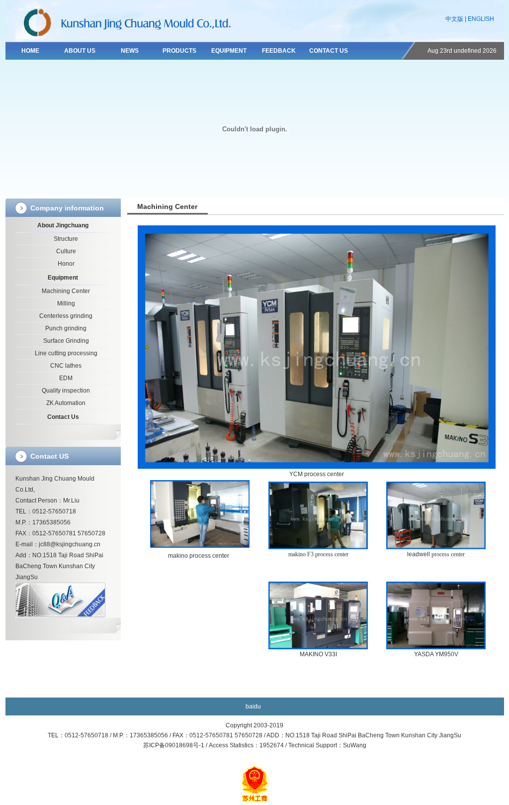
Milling (66, 303)
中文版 (454, 18)
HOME (30, 50)
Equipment (63, 277)
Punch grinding (65, 328)
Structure (66, 238)
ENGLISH (481, 18)
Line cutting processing (66, 353)
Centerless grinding (65, 315)
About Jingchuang (62, 225)
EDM (66, 378)
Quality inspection (66, 390)
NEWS (130, 50)
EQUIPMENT (229, 50)
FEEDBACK (279, 50)
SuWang (354, 745)
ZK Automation (65, 403)
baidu (253, 706)
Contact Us (63, 416)
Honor (66, 263)
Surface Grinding (66, 340)
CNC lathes (66, 365)
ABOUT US (79, 50)
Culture (66, 251)
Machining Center (66, 291)
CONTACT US (328, 50)
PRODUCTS (179, 50)
